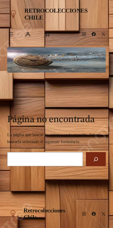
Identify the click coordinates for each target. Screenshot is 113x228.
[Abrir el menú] (10, 34)
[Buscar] (96, 159)
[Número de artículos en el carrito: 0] (47, 34)
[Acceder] (28, 34)
